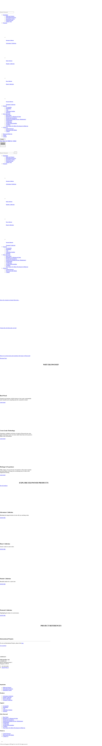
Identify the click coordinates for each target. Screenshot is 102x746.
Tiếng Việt (4, 141)
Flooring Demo (9, 20)
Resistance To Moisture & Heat (13, 116)
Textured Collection (10, 104)
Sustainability (9, 120)
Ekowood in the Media (11, 130)
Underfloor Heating (7, 710)
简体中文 (10, 141)
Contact (8, 131)
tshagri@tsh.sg (5, 667)
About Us (5, 127)
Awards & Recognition (11, 123)
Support (5, 106)
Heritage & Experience (11, 118)
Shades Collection (10, 63)
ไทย (1, 141)
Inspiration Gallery (10, 19)
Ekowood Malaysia (7, 134)
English (2, 139)
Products (5, 23)
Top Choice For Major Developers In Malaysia (17, 126)
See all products (3, 485)
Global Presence (10, 128)
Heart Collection (10, 84)
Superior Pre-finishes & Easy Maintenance (16, 119)
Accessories (9, 107)
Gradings (8, 124)
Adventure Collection (11, 43)
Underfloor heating (10, 111)
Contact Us (5, 736)
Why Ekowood (6, 114)
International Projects (11, 17)
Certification (9, 122)
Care (7, 110)
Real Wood (8, 115)
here (23, 643)
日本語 (14, 141)
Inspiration (5, 14)
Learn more (2, 402)
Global (4, 135)
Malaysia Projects (10, 16)
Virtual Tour (9, 21)
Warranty (8, 112)
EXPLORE (3, 517)
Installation (8, 108)
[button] (2, 358)
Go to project (3, 645)
